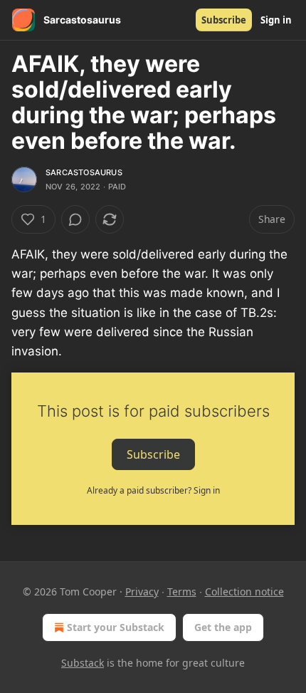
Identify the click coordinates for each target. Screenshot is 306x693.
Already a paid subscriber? (153, 490)
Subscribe (223, 20)
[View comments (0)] (75, 219)
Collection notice (244, 591)
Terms (181, 591)
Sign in (276, 20)
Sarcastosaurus (84, 172)
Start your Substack (115, 627)
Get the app (223, 627)
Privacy (142, 591)
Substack (82, 662)
